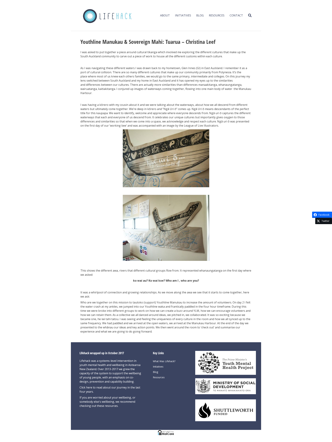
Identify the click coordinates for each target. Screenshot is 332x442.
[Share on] (327, 227)
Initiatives (183, 15)
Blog (200, 15)
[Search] (249, 15)
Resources (216, 15)
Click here (86, 387)
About (165, 15)
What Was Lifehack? (164, 361)
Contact (236, 15)
